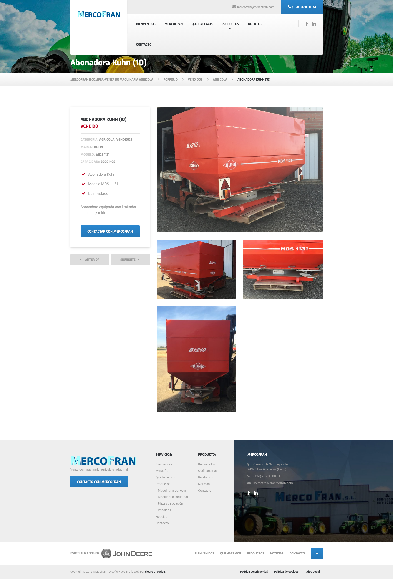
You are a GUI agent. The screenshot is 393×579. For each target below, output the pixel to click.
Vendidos (164, 510)
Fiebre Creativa (155, 571)
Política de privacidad (254, 571)
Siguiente (129, 260)
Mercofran (174, 24)
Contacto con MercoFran (99, 482)
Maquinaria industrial (173, 497)
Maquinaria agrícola (172, 490)
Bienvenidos (146, 24)
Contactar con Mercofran (110, 231)
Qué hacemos (202, 24)
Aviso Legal (312, 571)
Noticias (255, 24)
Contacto (143, 44)
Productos (230, 24)
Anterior (91, 260)
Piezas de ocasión (170, 503)
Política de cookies (286, 571)
